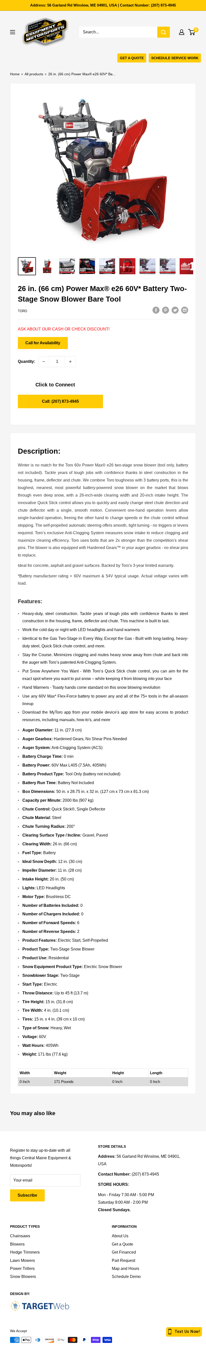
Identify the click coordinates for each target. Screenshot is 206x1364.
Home (15, 74)
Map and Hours (125, 1268)
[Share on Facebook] (156, 310)
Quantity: (26, 361)
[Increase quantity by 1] (70, 361)
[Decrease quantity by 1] (43, 361)
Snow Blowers (23, 1276)
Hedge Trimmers (25, 1252)
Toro (22, 311)
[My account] (181, 32)
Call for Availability (42, 343)
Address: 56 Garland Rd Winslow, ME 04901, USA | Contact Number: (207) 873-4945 (103, 5)
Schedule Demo (126, 1276)
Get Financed (124, 1252)
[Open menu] (12, 32)
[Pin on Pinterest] (165, 310)
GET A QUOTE (132, 58)
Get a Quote (122, 1244)
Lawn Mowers (22, 1260)
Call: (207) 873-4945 (60, 401)
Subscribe (27, 1195)
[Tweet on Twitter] (175, 310)
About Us (120, 1236)
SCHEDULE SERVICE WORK (174, 58)
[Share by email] (184, 310)
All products (34, 74)
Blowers (17, 1244)
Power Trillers (22, 1268)
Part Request (123, 1260)
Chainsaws (20, 1236)
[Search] (163, 32)
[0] (192, 32)
